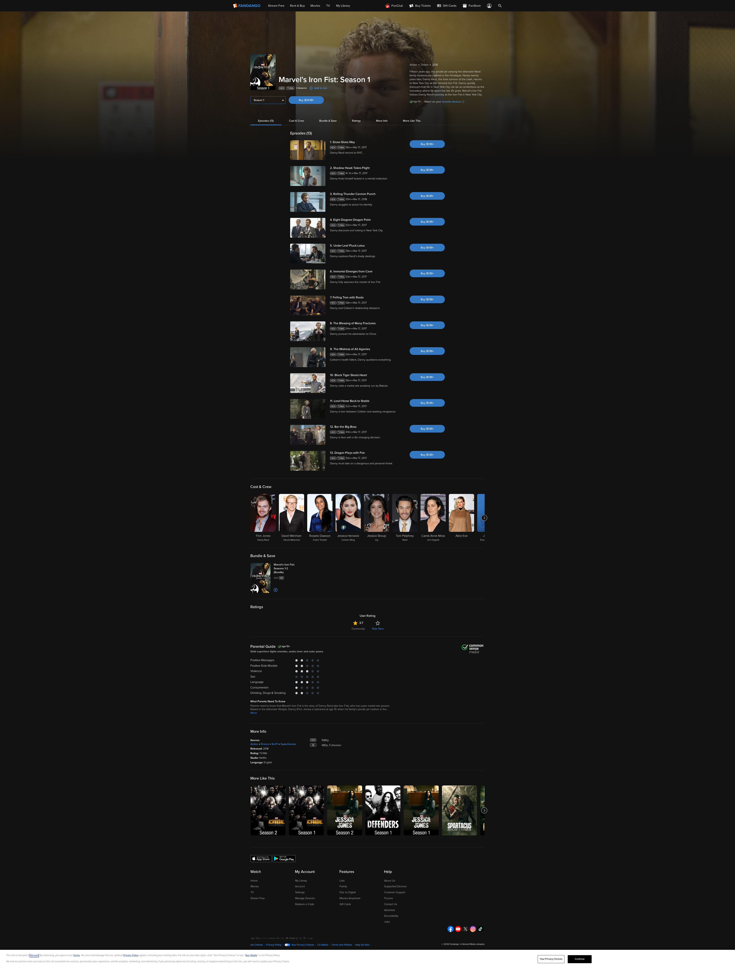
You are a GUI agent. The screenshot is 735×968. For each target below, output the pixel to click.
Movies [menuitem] (315, 6)
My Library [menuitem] (343, 6)
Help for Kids (362, 944)
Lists (342, 880)
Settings (300, 892)
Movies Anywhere (350, 898)
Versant (34, 955)
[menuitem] (447, 5)
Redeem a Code (304, 904)
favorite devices (451, 101)
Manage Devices (305, 898)
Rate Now (378, 628)
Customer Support (394, 892)
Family (343, 886)
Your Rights (251, 955)
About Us (389, 880)
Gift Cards (345, 904)
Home (254, 880)
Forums (388, 898)
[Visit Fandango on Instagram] (473, 929)
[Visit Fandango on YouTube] (458, 929)
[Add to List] (276, 590)
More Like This (412, 120)
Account (300, 886)
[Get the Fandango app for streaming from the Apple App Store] (260, 858)
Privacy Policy (274, 944)
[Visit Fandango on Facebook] (450, 929)
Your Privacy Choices (302, 944)
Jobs (387, 921)
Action (254, 744)
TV (252, 892)
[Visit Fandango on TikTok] (480, 929)
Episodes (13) (266, 120)
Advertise (389, 910)
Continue (580, 959)
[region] (367, 959)
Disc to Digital (348, 892)
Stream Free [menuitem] (276, 6)
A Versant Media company (472, 944)
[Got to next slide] (484, 518)
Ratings (356, 120)
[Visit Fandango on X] (465, 929)
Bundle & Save (328, 120)
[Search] (499, 5)
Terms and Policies (342, 944)
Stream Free (258, 898)
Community (358, 628)
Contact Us (390, 904)
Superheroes (288, 744)
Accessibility (391, 915)
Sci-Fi (275, 744)
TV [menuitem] (328, 6)
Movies (255, 886)
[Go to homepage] (247, 5)
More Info (382, 120)
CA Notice (322, 944)
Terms (76, 955)
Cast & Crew (296, 120)
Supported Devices (395, 886)
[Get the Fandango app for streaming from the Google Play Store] (284, 858)
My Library (301, 880)
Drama (265, 744)
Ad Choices (257, 944)
